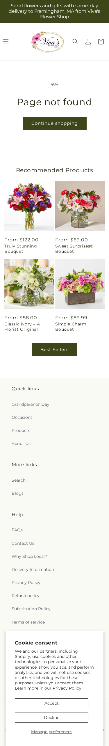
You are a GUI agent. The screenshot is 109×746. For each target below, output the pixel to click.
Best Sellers (54, 349)
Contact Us (23, 543)
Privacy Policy (67, 688)
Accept (51, 703)
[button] (75, 41)
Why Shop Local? (29, 556)
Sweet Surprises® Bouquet (74, 248)
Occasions (22, 417)
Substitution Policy (31, 608)
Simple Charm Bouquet (71, 326)
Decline (51, 717)
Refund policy (26, 595)
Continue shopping (54, 123)
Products (21, 430)
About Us (21, 443)
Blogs (18, 493)
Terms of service (28, 622)
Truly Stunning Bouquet (20, 248)
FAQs (17, 530)
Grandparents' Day (30, 404)
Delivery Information (33, 569)
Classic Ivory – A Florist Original (22, 326)
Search (19, 480)
